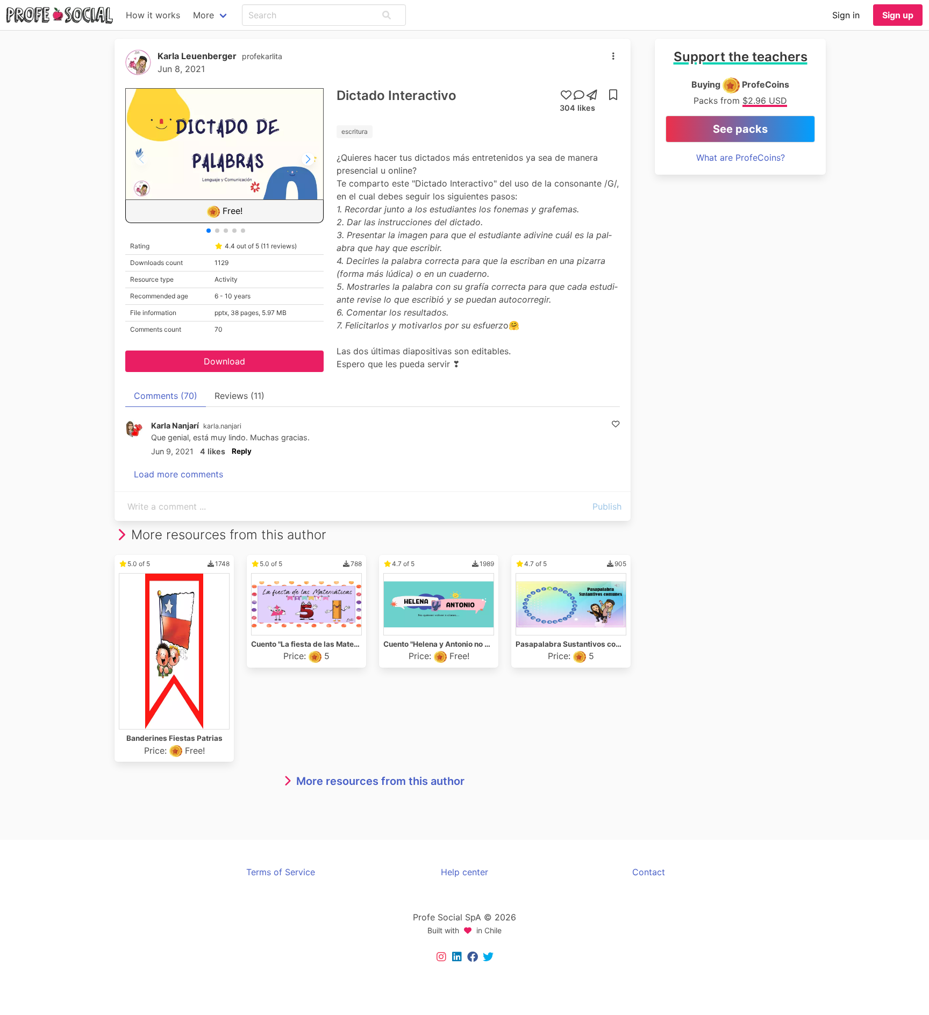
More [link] (203, 15)
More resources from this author (380, 781)
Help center (464, 872)
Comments (165, 395)
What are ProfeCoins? (740, 157)
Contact (648, 872)
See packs (740, 129)
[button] (386, 15)
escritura (354, 131)
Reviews (240, 395)
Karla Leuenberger (197, 56)
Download (224, 361)
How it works (153, 15)
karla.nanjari (222, 426)
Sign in (846, 15)
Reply (242, 451)
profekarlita (262, 56)
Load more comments (178, 474)
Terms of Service (280, 872)
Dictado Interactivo (396, 95)
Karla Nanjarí (175, 425)
